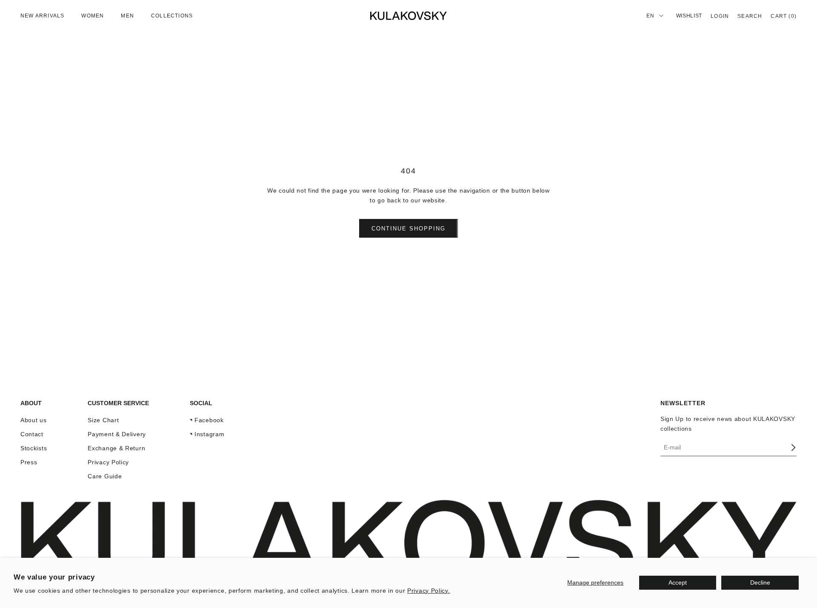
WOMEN (92, 16)
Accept (677, 582)
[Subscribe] (793, 447)
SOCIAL (201, 403)
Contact (31, 434)
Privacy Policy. (428, 590)
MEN (127, 16)
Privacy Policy (108, 462)
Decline (760, 582)
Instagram (209, 434)
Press (28, 462)
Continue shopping (408, 228)
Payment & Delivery (117, 434)
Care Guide (105, 476)
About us (33, 420)
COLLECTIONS (172, 16)
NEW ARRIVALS (42, 16)
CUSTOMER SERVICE (118, 403)
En (650, 16)
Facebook (209, 420)
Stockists (33, 448)
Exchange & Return (116, 448)
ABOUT (31, 403)
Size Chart (103, 420)
